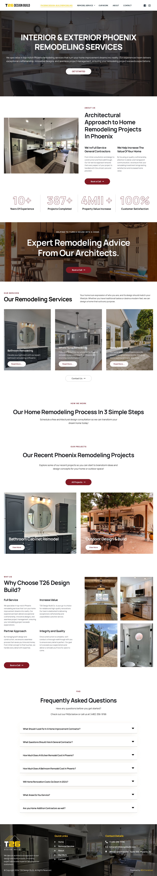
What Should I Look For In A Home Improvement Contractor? (51, 728)
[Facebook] (145, 5)
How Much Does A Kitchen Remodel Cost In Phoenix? (48, 755)
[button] (9, 340)
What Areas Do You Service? (36, 794)
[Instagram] (149, 5)
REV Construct (147, 870)
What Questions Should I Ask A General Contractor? (48, 742)
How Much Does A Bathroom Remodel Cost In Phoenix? (49, 768)
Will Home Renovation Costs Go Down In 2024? (45, 781)
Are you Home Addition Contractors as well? (44, 808)
